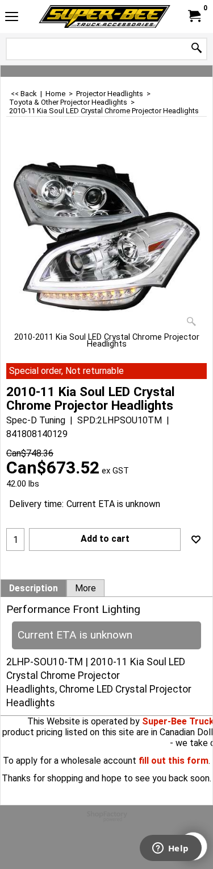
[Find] (196, 48)
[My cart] (193, 16)
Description (33, 588)
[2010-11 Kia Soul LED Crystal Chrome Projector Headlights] (106, 236)
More (85, 588)
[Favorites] (196, 539)
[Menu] (11, 18)
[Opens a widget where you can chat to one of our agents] (170, 849)
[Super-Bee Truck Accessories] (104, 16)
